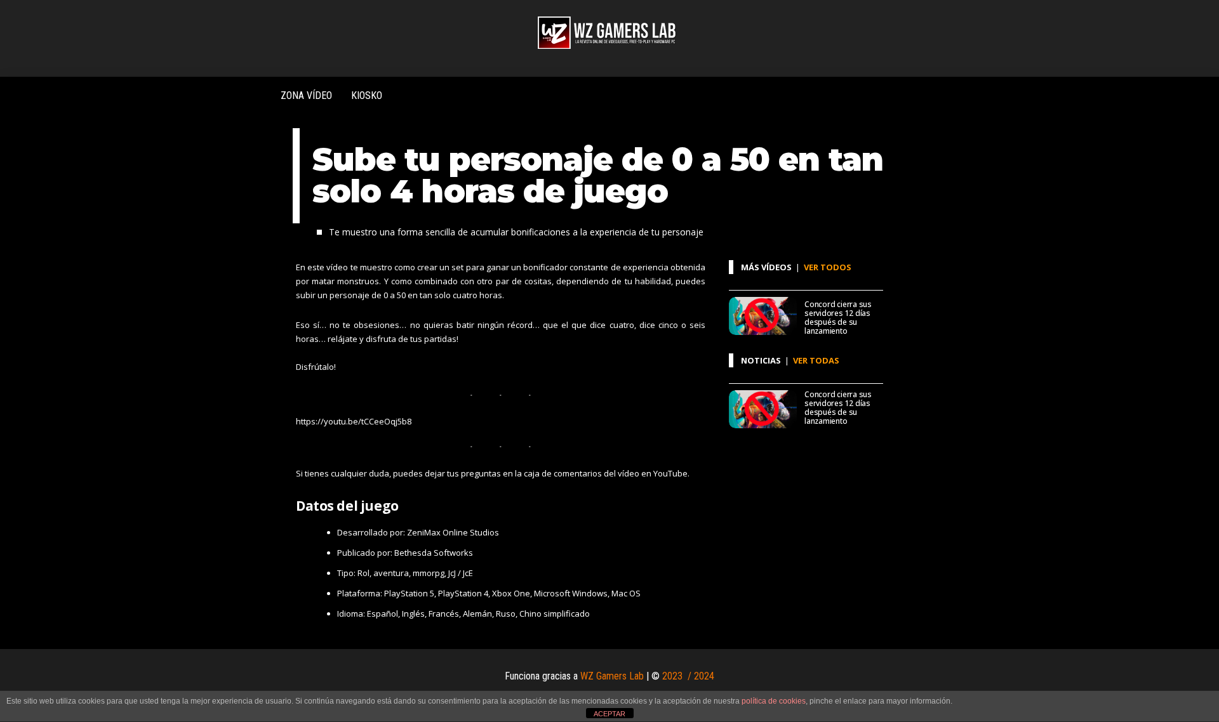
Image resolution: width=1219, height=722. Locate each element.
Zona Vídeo (306, 95)
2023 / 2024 (688, 676)
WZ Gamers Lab (612, 676)
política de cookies (774, 701)
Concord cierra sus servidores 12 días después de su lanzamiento (838, 318)
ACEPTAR (609, 714)
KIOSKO (366, 95)
